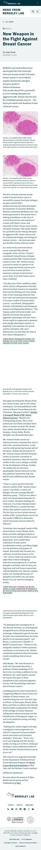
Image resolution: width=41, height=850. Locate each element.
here (19, 783)
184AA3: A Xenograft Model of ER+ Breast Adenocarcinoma (20, 415)
